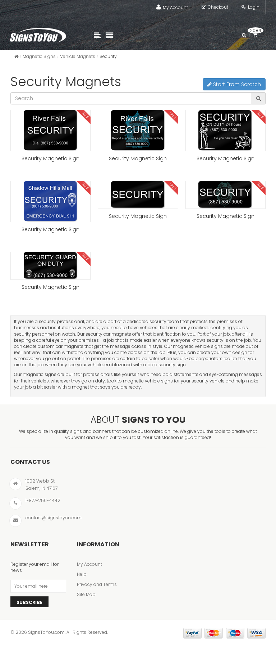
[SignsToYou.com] (38, 33)
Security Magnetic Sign (50, 158)
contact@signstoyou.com (54, 518)
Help (82, 574)
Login (253, 7)
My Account (175, 7)
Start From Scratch (236, 84)
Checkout (218, 7)
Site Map (86, 594)
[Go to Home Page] (16, 56)
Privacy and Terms (97, 584)
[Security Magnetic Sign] (50, 130)
